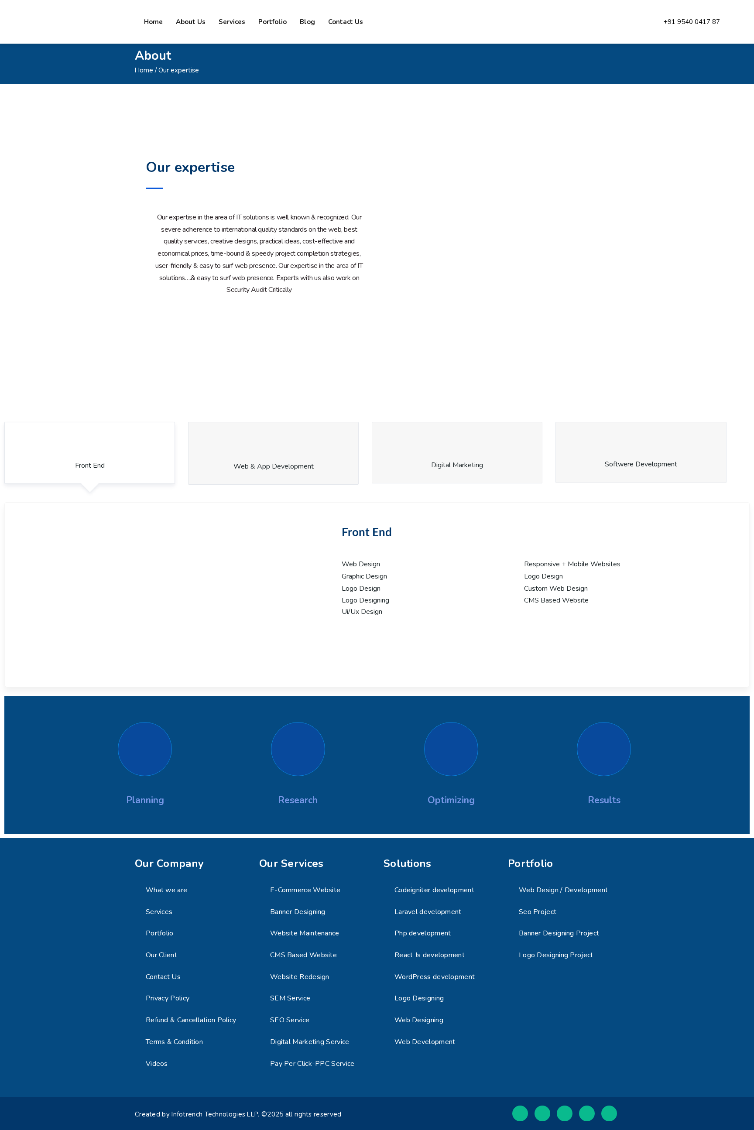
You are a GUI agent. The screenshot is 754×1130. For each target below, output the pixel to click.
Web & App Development (273, 466)
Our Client (161, 955)
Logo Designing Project (556, 955)
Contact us (345, 21)
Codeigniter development (434, 890)
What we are (166, 890)
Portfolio (272, 21)
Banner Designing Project (559, 933)
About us (191, 21)
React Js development (429, 955)
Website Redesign (299, 977)
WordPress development (434, 977)
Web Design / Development (563, 890)
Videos (157, 1063)
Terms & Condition (174, 1042)
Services (232, 21)
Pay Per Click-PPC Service (312, 1063)
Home (153, 21)
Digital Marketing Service (310, 1042)
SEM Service (290, 998)
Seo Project (537, 912)
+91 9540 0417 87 (692, 22)
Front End (90, 465)
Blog (307, 21)
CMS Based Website (303, 955)
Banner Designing (298, 912)
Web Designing (418, 1020)
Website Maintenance (304, 933)
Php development (422, 933)
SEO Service (289, 1020)
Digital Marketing (457, 465)
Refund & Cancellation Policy (191, 1020)
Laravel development (428, 912)
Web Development (425, 1042)
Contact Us (163, 977)
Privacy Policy (167, 998)
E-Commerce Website (305, 890)
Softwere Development (641, 464)
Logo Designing (419, 998)
